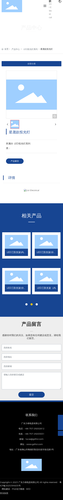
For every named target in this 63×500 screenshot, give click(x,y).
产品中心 (16, 49)
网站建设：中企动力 (11, 489)
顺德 (22, 489)
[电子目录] (54, 9)
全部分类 (31, 63)
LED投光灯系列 (30, 49)
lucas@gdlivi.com (35, 439)
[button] (26, 304)
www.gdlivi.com (34, 444)
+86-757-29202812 (34, 428)
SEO (28, 489)
